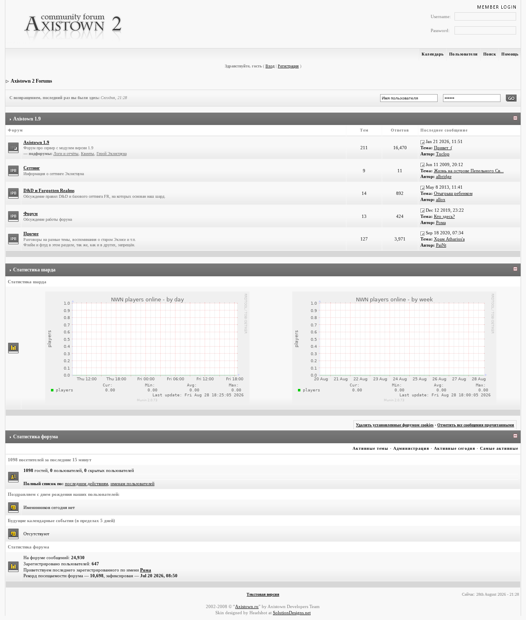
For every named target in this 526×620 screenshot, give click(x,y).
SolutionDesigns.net (292, 612)
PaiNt (441, 245)
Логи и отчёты (65, 153)
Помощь (509, 54)
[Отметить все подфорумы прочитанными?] (13, 147)
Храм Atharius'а (449, 238)
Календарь (433, 54)
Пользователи (463, 54)
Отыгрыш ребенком (453, 193)
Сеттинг (31, 167)
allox (440, 199)
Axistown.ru (246, 606)
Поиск (489, 54)
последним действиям (86, 483)
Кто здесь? (444, 216)
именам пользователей (133, 483)
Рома (441, 222)
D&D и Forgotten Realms (48, 190)
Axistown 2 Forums (31, 81)
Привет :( (443, 147)
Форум (30, 213)
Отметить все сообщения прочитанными (475, 425)
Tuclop (443, 153)
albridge (444, 176)
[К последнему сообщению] (422, 141)
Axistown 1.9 (27, 119)
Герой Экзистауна (112, 153)
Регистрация (288, 66)
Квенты (87, 153)
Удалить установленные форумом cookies (395, 425)
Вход (270, 66)
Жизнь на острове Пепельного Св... (469, 170)
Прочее (31, 233)
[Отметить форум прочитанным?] (13, 170)
